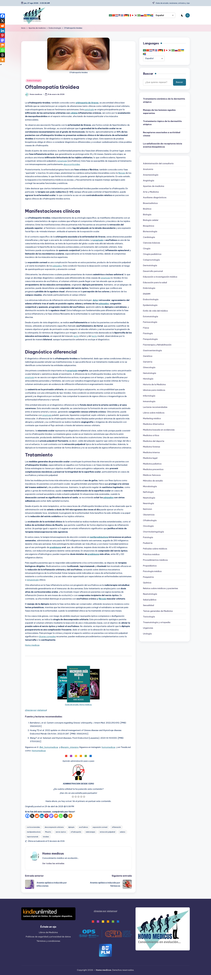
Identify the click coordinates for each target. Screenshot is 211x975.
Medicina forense (151, 446)
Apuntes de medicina (153, 186)
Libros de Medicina (48, 932)
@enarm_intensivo (70, 747)
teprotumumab (32, 837)
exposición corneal (100, 827)
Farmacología (150, 322)
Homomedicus (39, 750)
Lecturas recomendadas (155, 407)
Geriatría (147, 361)
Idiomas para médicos (154, 390)
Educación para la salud (155, 282)
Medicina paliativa (152, 463)
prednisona (55, 547)
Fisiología (148, 333)
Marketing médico (152, 418)
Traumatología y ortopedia (156, 622)
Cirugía (146, 248)
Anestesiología (150, 175)
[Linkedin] (42, 816)
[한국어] (135, 15)
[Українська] (148, 15)
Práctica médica (151, 554)
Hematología (149, 373)
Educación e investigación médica (160, 277)
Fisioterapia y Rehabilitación (157, 345)
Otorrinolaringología (153, 531)
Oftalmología (150, 520)
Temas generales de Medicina (158, 611)
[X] (32, 816)
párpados (57, 266)
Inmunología (149, 401)
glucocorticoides (71, 164)
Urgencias (148, 628)
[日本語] (132, 15)
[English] (120, 15)
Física (146, 327)
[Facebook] (27, 816)
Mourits (48, 832)
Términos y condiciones (48, 941)
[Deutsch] (126, 15)
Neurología (148, 503)
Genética (147, 356)
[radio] (72, 797)
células (74, 113)
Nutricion (147, 509)
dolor (95, 300)
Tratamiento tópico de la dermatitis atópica (162, 123)
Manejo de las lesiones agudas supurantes (159, 112)
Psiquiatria (148, 577)
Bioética (147, 209)
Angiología (148, 180)
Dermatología (150, 265)
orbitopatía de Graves (87, 102)
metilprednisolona (99, 537)
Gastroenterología (152, 350)
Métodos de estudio (153, 480)
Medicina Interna (151, 452)
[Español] (145, 15)
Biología (147, 214)
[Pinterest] (46, 816)
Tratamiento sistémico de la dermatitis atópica (164, 100)
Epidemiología (150, 305)
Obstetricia (148, 514)
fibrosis (121, 173)
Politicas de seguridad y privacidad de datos (48, 936)
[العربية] (110, 15)
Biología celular (150, 220)
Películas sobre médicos (155, 548)
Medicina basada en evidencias (159, 429)
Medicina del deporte (153, 441)
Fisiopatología (150, 339)
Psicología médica (152, 571)
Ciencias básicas (151, 243)
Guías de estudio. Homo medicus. (78, 704)
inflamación (116, 827)
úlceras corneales (47, 636)
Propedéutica (150, 565)
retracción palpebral (107, 832)
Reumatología (150, 594)
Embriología (149, 288)
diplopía (71, 827)
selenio (122, 832)
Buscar (148, 74)
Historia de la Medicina (154, 384)
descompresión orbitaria (54, 827)
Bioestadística (150, 203)
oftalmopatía (76, 832)
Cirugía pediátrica (152, 254)
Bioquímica (148, 226)
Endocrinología (34, 80)
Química (147, 582)
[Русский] (142, 15)
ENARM (146, 293)
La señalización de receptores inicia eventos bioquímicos (162, 145)
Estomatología (150, 316)
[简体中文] (113, 15)
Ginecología (149, 367)
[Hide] (1, 65)
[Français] (123, 15)
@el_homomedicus (48, 747)
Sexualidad (148, 605)
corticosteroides (33, 827)
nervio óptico (61, 832)
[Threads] (65, 816)
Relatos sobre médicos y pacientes (160, 588)
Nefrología (148, 492)
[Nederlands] (116, 15)
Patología (148, 537)
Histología (148, 379)
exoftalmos (83, 827)
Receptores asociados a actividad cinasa (161, 134)
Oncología (148, 526)
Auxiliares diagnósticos (154, 197)
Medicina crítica (151, 435)
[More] (70, 816)
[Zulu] (151, 15)
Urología (147, 633)
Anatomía (148, 169)
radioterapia (90, 832)
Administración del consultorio (158, 163)
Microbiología (150, 486)
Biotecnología (150, 231)
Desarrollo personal (153, 271)
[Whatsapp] (61, 816)
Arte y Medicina (151, 192)
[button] (53, 863)
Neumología (149, 497)
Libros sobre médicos (153, 412)
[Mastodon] (51, 816)
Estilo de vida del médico (155, 311)
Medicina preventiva (153, 469)
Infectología (149, 395)
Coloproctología (151, 259)
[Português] (139, 15)
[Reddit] (37, 816)
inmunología (33, 580)
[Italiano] (129, 15)
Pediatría (147, 543)
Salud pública (149, 599)
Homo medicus (32, 645)
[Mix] (56, 816)
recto (76, 336)
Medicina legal (150, 458)
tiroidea (46, 837)
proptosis (62, 161)
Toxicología (149, 616)
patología (89, 109)
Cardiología (149, 237)
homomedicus (108, 747)
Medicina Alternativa (153, 424)
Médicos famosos (152, 475)
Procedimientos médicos (155, 560)
